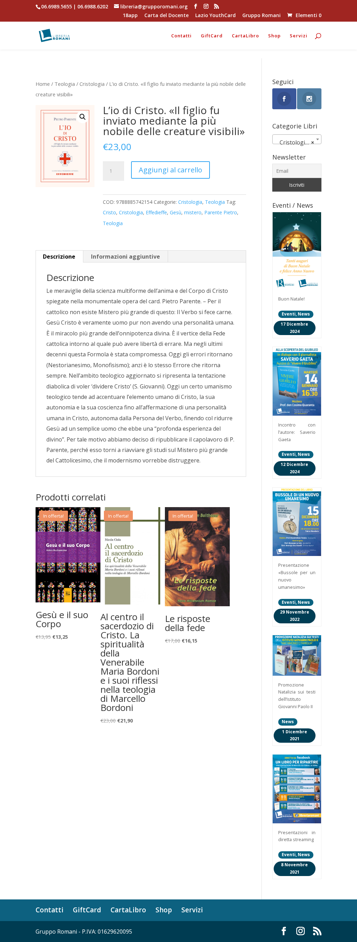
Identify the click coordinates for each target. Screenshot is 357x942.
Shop (274, 36)
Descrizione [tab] (59, 256)
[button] (82, 117)
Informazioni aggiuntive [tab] (125, 256)
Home (43, 83)
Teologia (64, 83)
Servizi (298, 36)
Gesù (175, 212)
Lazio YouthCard (215, 15)
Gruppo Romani (261, 15)
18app (130, 15)
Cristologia (92, 83)
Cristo (109, 212)
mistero (193, 212)
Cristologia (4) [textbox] (296, 142)
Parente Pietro (220, 212)
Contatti (181, 36)
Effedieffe (156, 212)
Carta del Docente (166, 15)
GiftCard (212, 36)
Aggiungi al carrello (170, 170)
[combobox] (296, 139)
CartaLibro (245, 36)
